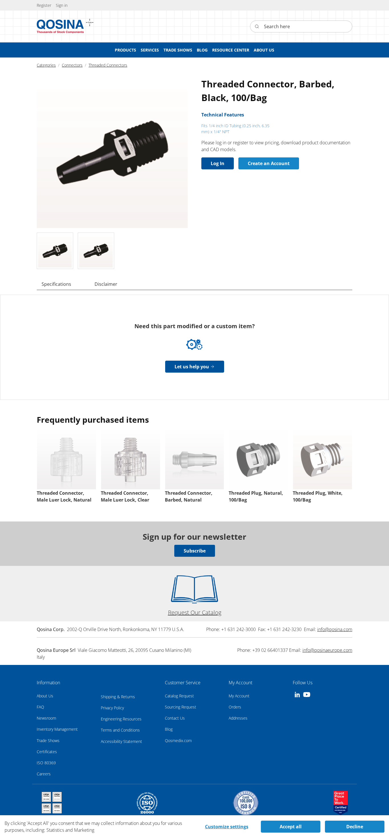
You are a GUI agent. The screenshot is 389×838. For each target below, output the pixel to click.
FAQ (40, 707)
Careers (44, 774)
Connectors (72, 65)
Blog (169, 729)
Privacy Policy (112, 707)
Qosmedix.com (178, 740)
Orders (235, 707)
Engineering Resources (121, 719)
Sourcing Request (180, 707)
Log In (217, 163)
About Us (45, 696)
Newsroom (46, 718)
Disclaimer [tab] (106, 284)
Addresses (238, 718)
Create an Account (269, 163)
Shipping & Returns (118, 696)
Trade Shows (48, 740)
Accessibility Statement (121, 741)
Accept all (291, 826)
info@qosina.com (334, 629)
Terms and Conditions (120, 730)
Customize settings (226, 826)
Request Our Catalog (194, 612)
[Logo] (60, 26)
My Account (239, 696)
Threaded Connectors (108, 65)
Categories (46, 65)
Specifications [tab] (56, 284)
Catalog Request (179, 696)
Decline (354, 826)
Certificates (47, 751)
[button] (62, 5)
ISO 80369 (46, 762)
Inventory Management (57, 729)
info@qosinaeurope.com (327, 650)
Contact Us (175, 718)
